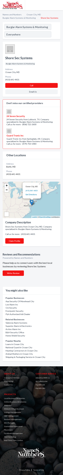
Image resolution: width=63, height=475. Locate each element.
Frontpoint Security (14, 311)
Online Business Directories (15, 402)
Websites (8, 405)
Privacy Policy (24, 470)
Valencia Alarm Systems (16, 323)
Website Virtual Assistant (14, 409)
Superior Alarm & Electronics (19, 326)
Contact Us (8, 385)
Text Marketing (10, 437)
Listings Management (12, 412)
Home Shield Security (15, 335)
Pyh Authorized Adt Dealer (18, 314)
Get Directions (31, 194)
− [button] (7, 190)
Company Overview (12, 378)
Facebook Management (13, 433)
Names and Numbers (12, 14)
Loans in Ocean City (15, 344)
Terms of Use (38, 470)
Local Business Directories (14, 398)
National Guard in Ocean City (19, 347)
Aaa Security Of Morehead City (20, 301)
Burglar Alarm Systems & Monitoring (19, 18)
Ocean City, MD (34, 14)
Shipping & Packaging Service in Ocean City (25, 357)
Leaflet (34, 217)
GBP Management (11, 416)
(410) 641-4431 (31, 190)
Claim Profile (14, 241)
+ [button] (7, 185)
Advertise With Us (43, 378)
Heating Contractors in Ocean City (22, 350)
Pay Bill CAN (40, 388)
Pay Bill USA (40, 385)
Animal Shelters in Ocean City (19, 354)
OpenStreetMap (45, 217)
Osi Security (11, 308)
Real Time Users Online (13, 440)
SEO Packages (9, 423)
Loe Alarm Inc (12, 304)
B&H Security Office (15, 332)
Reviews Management (13, 419)
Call (31, 85)
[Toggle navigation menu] (59, 5)
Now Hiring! (9, 381)
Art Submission (41, 381)
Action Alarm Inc (13, 329)
